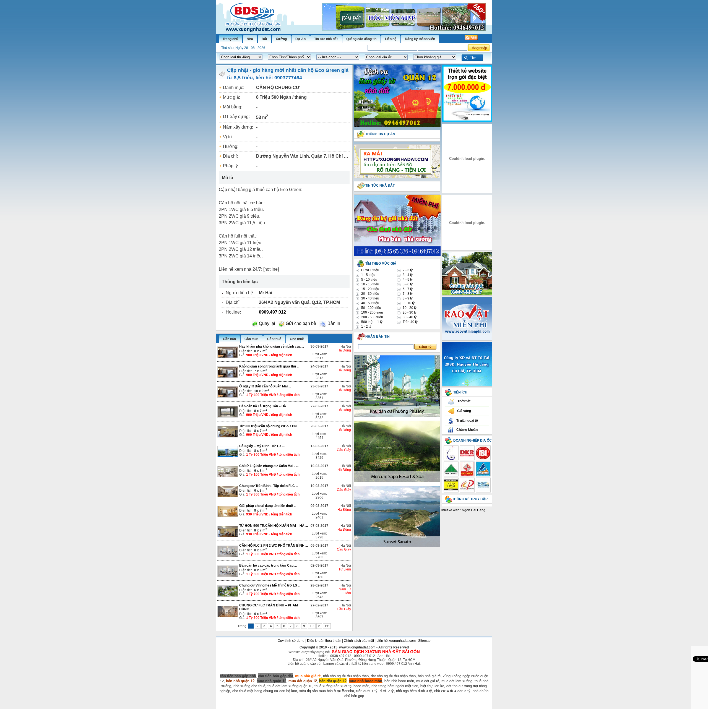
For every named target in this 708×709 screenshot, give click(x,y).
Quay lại (266, 323)
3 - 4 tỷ (408, 275)
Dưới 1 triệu (370, 270)
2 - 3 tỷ (408, 270)
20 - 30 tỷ (410, 312)
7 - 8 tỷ (408, 294)
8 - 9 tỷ (408, 298)
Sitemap (424, 641)
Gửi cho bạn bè (300, 323)
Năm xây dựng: (238, 127)
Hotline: (233, 312)
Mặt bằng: (232, 107)
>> (327, 626)
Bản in (333, 323)
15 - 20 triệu (370, 289)
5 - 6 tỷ (408, 284)
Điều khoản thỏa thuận (324, 641)
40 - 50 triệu (370, 303)
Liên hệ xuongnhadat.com (396, 641)
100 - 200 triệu (372, 312)
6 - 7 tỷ (408, 289)
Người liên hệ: (240, 292)
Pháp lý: (231, 165)
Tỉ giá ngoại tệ (467, 421)
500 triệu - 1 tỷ (371, 322)
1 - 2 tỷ (366, 327)
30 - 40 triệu (370, 298)
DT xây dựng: (236, 116)
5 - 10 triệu (369, 279)
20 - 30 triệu (370, 294)
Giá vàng (464, 411)
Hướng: (230, 146)
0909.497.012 (272, 312)
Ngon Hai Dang (473, 510)
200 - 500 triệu (372, 317)
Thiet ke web (449, 510)
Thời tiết (463, 401)
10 (312, 626)
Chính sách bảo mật (359, 641)
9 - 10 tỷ (409, 303)
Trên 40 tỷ (410, 322)
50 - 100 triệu (371, 308)
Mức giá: (231, 97)
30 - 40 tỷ (410, 317)
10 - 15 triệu (370, 284)
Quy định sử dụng (291, 641)
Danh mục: (233, 87)
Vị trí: (228, 136)
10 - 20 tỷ (410, 308)
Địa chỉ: (230, 156)
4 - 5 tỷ (408, 279)
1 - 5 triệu (368, 275)
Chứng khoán (467, 430)
